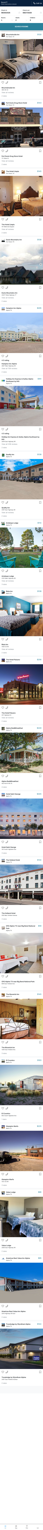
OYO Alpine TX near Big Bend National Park (18, 982)
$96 (39, 1192)
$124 (39, 1324)
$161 (39, 379)
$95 (39, 1258)
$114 (39, 523)
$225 (39, 1126)
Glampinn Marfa (12, 1126)
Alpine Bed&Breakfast (14, 728)
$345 (39, 794)
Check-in (4, 10)
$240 (39, 728)
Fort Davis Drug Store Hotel (16, 103)
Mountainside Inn (12, 35)
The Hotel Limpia (12, 171)
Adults (18, 17)
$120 (39, 34)
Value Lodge (11, 1192)
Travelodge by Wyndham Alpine (18, 1324)
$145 (39, 171)
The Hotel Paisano (13, 660)
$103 (39, 1060)
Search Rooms (21, 26)
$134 (39, 860)
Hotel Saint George (13, 794)
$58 (39, 926)
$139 (39, 454)
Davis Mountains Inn (14, 240)
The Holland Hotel (13, 860)
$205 (39, 308)
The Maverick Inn (12, 994)
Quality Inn (10, 454)
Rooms (3, 17)
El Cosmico (10, 1060)
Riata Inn (9, 591)
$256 (39, 659)
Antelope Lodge (12, 523)
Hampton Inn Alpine (13, 308)
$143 (39, 103)
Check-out (26, 10)
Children (32, 17)
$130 (39, 240)
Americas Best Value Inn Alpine (18, 1258)
